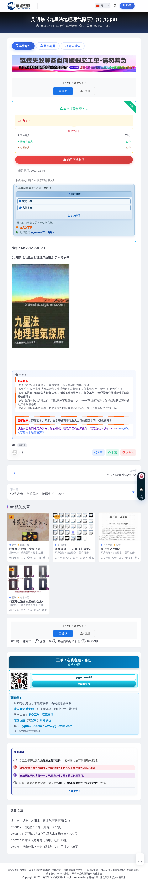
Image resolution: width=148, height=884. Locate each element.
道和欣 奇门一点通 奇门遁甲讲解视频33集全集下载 (73, 550)
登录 (129, 5)
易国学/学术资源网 (52, 877)
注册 (87, 91)
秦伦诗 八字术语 (111, 549)
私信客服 (27, 207)
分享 (100, 452)
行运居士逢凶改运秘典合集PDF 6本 (28, 603)
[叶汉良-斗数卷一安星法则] (28, 527)
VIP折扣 (75, 131)
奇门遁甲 (62, 545)
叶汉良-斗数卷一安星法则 (24, 549)
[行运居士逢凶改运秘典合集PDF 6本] (28, 579)
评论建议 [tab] (74, 46)
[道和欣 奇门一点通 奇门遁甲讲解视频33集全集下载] (74, 527)
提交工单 (27, 201)
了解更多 (73, 791)
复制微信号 (84, 683)
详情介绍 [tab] (24, 46)
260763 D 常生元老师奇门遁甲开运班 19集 (39, 840)
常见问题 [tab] (49, 46)
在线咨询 (141, 486)
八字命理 (108, 545)
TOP (141, 498)
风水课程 (71, 26)
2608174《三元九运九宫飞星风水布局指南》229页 (44, 833)
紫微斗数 (24, 545)
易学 (62, 26)
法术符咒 (24, 597)
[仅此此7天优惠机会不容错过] (74, 65)
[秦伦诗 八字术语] (120, 527)
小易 (21, 452)
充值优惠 (19, 720)
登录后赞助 (26, 709)
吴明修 (22, 445)
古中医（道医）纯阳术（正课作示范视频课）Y (40, 820)
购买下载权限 (76, 159)
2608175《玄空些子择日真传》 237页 (36, 827)
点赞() (130, 452)
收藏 (114, 452)
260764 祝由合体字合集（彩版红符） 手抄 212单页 (44, 847)
